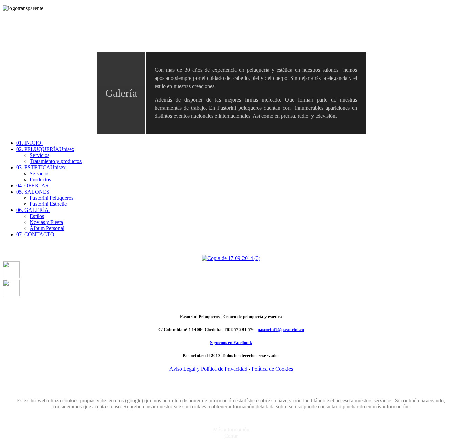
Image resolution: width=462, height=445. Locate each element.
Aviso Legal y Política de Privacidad (208, 369)
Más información (231, 429)
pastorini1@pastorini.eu (281, 329)
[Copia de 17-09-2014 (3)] (231, 258)
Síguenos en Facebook (231, 342)
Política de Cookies (272, 369)
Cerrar (231, 436)
